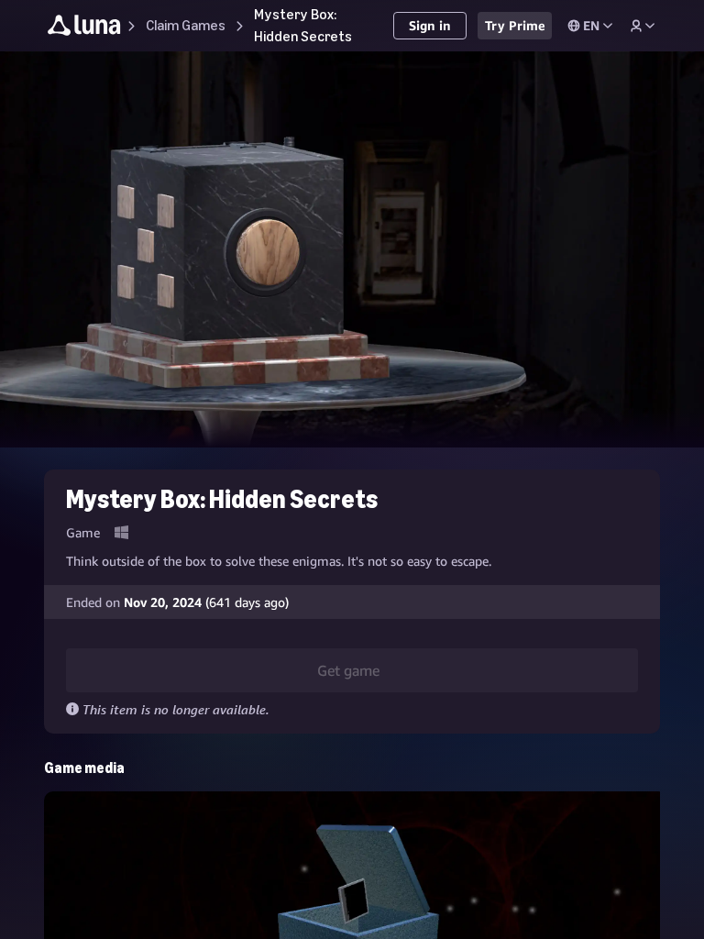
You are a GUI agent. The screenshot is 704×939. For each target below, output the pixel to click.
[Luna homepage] (84, 28)
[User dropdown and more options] (643, 26)
